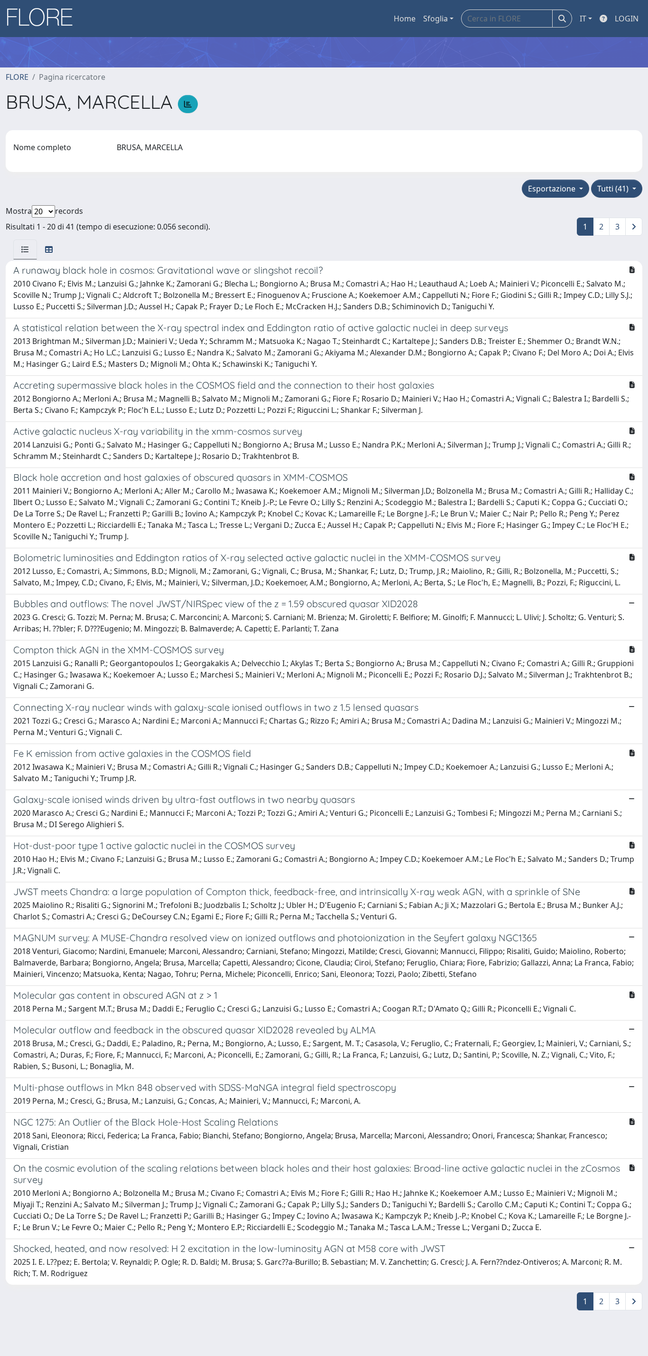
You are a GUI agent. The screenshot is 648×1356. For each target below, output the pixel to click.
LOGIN (627, 18)
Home (405, 18)
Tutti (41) (613, 188)
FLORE (17, 77)
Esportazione (552, 188)
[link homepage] (43, 18)
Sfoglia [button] (435, 18)
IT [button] (583, 18)
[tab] (25, 249)
